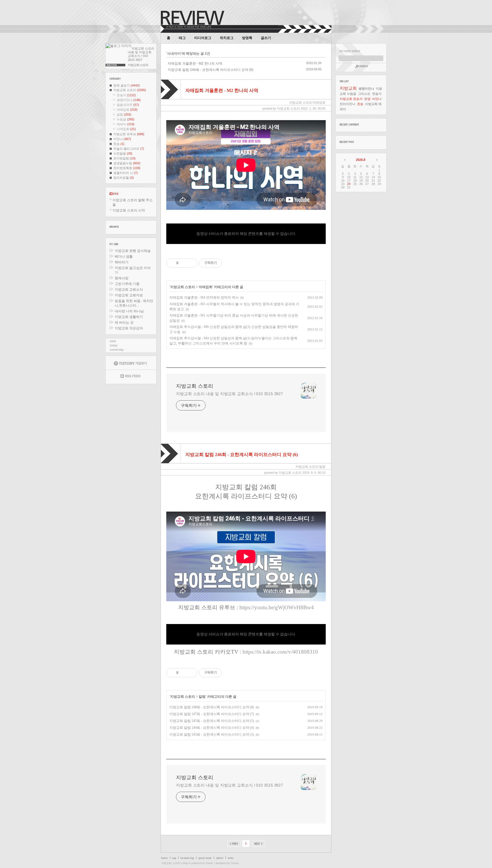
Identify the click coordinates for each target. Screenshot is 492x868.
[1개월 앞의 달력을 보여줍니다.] (345, 159)
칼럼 (124, 114)
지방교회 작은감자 (129, 328)
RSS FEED (131, 377)
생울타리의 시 (125, 173)
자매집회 (127, 109)
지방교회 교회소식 (129, 290)
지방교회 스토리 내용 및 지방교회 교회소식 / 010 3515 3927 (229, 393)
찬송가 (126, 95)
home (164, 858)
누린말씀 (122, 153)
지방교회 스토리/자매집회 (307, 102)
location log (187, 858)
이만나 (122, 139)
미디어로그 (202, 38)
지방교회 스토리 (129, 90)
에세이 (125, 124)
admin (219, 858)
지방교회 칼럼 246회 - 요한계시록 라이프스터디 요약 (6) (210, 70)
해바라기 (121, 262)
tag (174, 858)
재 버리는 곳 (124, 323)
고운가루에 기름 (127, 284)
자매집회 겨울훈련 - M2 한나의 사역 (195, 63)
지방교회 (348, 88)
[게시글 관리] (190, 263)
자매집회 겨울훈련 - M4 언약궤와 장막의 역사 (204, 297)
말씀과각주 (128, 104)
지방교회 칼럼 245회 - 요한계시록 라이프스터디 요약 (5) (211, 721)
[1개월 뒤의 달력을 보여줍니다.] (376, 159)
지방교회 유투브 (128, 134)
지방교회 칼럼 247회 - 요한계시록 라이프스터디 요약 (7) (211, 714)
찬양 (367, 98)
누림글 (125, 119)
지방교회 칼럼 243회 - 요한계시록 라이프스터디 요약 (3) (211, 734)
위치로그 (226, 38)
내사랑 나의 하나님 (129, 311)
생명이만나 (129, 100)
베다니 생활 (124, 256)
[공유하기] (183, 263)
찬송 (118, 143)
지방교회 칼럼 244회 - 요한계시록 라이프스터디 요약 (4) (211, 728)
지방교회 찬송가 (351, 98)
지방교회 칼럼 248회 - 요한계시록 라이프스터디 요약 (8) (211, 707)
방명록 (247, 38)
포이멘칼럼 (124, 158)
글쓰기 (266, 38)
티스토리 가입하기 (131, 363)
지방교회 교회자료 (129, 295)
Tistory (235, 863)
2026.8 (360, 159)
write (230, 858)
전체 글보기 (126, 85)
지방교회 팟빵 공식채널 (133, 251)
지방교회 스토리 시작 (128, 210)
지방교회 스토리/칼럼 (310, 466)
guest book (205, 858)
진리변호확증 (126, 168)
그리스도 (364, 93)
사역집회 (126, 129)
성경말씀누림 (126, 163)
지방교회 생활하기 (129, 317)
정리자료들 (123, 177)
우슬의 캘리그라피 (128, 148)
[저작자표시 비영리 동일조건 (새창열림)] (229, 263)
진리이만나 (347, 104)
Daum (209, 863)
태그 (182, 38)
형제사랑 (121, 278)
